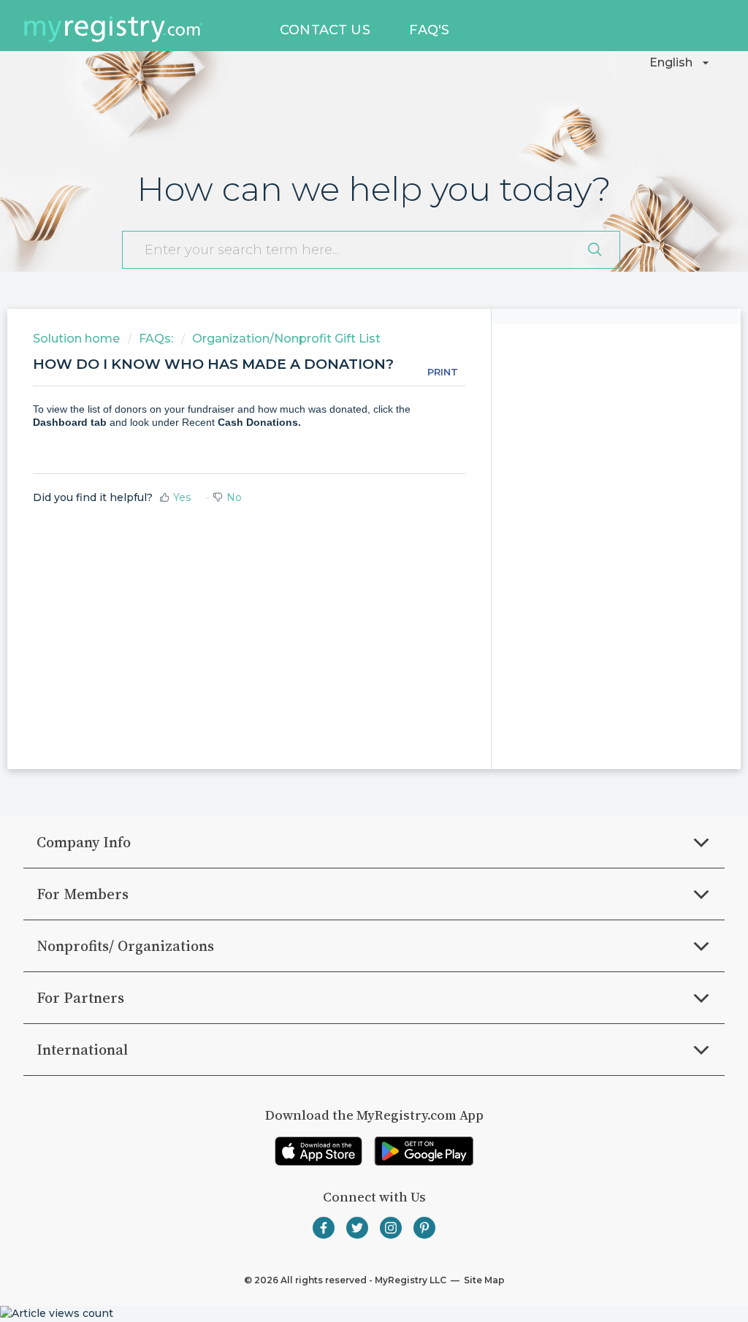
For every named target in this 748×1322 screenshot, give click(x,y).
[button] (681, 62)
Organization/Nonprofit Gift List (286, 338)
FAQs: (156, 338)
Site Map (483, 1280)
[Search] (594, 250)
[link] (318, 1151)
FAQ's (429, 30)
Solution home (78, 338)
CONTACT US (325, 30)
